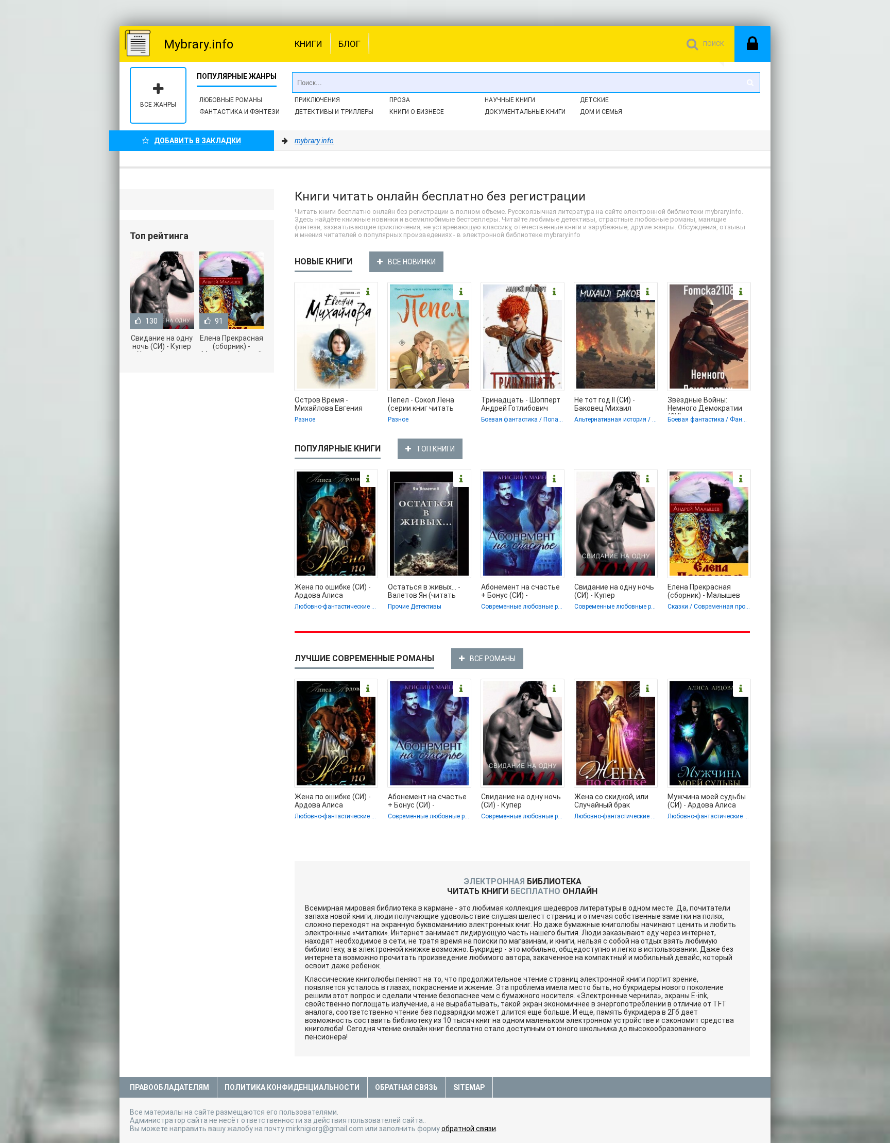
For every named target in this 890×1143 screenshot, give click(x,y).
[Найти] (750, 82)
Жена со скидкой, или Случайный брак (611, 801)
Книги (308, 44)
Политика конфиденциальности (292, 1087)
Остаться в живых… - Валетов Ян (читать (424, 591)
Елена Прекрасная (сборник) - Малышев (704, 591)
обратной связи (468, 1128)
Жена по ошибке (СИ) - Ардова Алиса (333, 591)
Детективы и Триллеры (334, 111)
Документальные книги (525, 111)
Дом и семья (601, 111)
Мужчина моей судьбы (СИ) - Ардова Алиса (707, 801)
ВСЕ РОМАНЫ (493, 658)
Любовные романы (230, 100)
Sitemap (469, 1087)
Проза (399, 100)
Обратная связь (406, 1087)
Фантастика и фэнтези (239, 111)
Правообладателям (169, 1087)
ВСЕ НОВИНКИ (412, 262)
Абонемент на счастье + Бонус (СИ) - (520, 591)
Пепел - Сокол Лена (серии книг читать (421, 404)
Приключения (317, 100)
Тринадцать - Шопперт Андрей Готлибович (520, 404)
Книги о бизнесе (416, 111)
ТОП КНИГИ (435, 449)
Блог (349, 44)
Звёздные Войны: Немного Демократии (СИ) (705, 405)
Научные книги (510, 100)
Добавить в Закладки (197, 141)
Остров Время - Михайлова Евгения (329, 404)
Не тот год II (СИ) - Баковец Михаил (604, 404)
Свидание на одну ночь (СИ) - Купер (614, 591)
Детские (594, 100)
